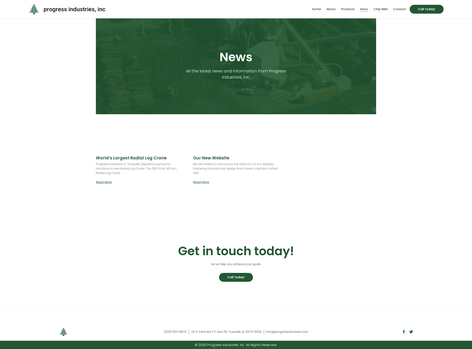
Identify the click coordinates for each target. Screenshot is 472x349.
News (364, 9)
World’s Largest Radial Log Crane (131, 158)
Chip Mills (381, 9)
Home (316, 9)
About (331, 9)
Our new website (211, 158)
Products (348, 9)
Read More (104, 182)
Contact (399, 9)
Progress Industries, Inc (74, 9)
